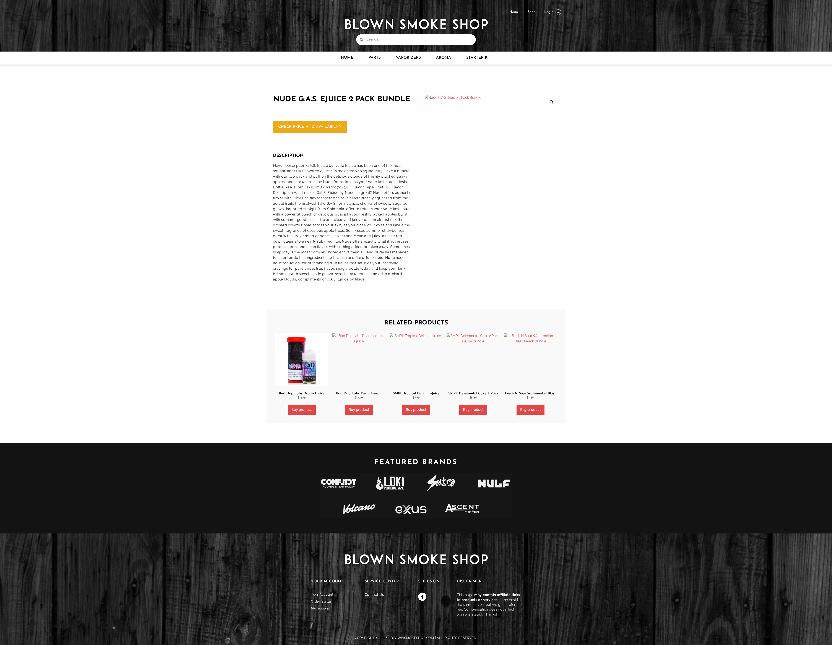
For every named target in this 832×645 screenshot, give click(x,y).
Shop (532, 12)
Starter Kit (478, 58)
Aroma (443, 58)
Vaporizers (408, 58)
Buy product (301, 410)
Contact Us (374, 595)
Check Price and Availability (309, 127)
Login (548, 12)
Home (514, 12)
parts (375, 58)
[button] (552, 102)
